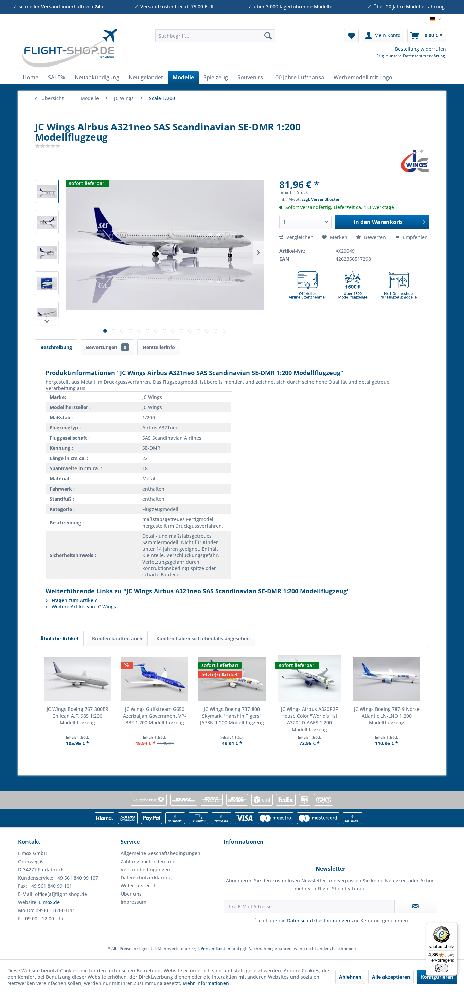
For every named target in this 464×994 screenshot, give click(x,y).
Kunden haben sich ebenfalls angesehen (203, 638)
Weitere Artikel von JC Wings (83, 606)
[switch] (441, 968)
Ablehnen (350, 977)
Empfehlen (414, 237)
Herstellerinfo (159, 347)
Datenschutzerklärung (424, 56)
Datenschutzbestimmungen (318, 920)
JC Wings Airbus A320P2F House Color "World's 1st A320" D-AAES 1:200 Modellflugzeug (309, 719)
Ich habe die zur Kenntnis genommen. (333, 920)
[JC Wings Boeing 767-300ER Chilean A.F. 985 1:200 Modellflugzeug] (77, 678)
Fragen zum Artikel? (73, 600)
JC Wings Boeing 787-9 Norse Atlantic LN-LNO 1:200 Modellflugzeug (387, 716)
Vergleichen (299, 237)
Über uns (131, 893)
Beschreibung (56, 347)
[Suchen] (268, 35)
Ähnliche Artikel (59, 638)
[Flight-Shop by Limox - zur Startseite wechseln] (69, 48)
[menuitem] (215, 35)
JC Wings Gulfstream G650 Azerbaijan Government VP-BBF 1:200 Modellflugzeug (154, 716)
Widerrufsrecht (138, 885)
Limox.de (49, 902)
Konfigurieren (437, 977)
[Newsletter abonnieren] (415, 906)
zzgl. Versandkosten (321, 199)
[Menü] (453, 927)
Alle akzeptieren (391, 977)
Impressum (133, 902)
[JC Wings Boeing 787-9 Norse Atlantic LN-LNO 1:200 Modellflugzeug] (386, 678)
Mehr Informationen (206, 983)
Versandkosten (215, 948)
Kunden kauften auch (117, 638)
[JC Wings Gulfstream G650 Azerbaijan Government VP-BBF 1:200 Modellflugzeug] (155, 678)
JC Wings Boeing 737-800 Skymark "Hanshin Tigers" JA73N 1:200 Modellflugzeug (232, 716)
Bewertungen (106, 347)
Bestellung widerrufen (420, 48)
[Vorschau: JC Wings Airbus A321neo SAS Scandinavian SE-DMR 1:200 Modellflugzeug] (47, 191)
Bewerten (375, 237)
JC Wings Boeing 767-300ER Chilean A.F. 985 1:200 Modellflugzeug (77, 716)
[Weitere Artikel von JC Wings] (415, 161)
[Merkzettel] (351, 35)
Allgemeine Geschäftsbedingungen (160, 853)
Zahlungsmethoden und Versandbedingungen (148, 865)
